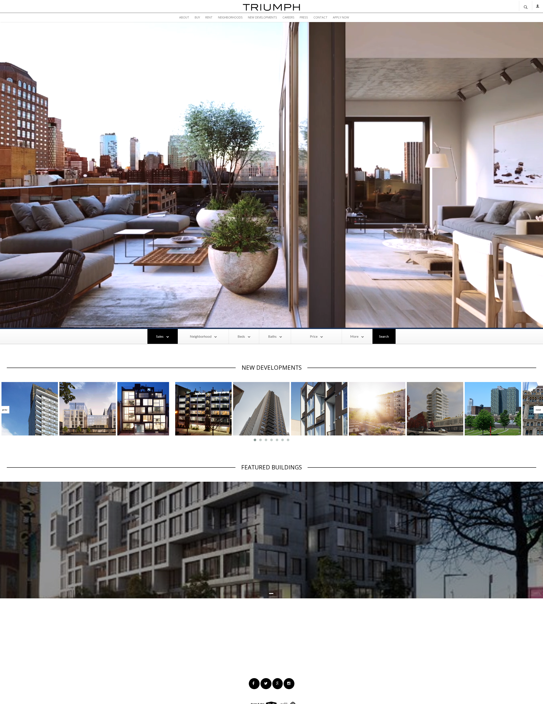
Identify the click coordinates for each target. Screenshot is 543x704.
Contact (320, 17)
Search (384, 336)
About (184, 17)
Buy (197, 17)
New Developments (262, 17)
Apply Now (341, 17)
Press (304, 17)
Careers (288, 17)
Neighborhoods (230, 17)
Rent (209, 17)
